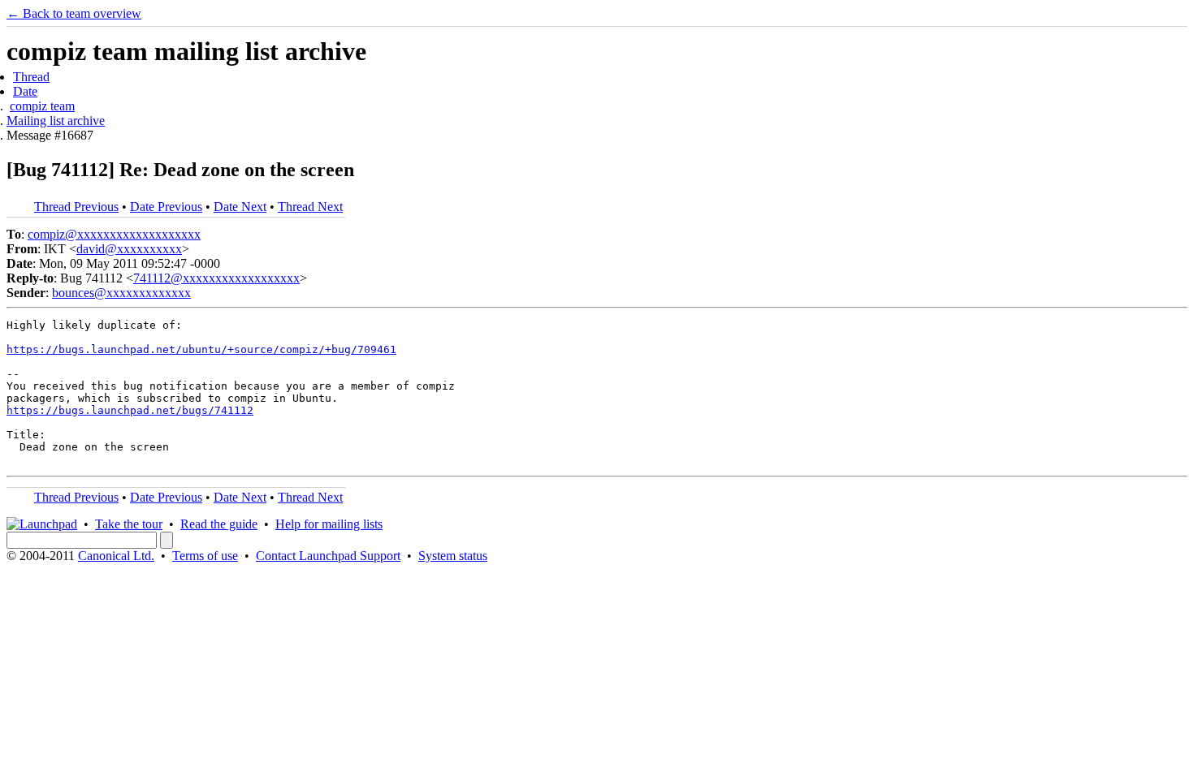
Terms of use (205, 556)
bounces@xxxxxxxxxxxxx (121, 293)
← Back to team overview (73, 13)
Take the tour (128, 524)
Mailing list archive (55, 120)
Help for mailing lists (329, 524)
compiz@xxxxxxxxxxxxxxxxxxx (114, 234)
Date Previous (166, 206)
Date (25, 91)
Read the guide (218, 524)
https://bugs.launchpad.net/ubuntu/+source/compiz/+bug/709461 (201, 349)
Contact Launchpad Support (328, 556)
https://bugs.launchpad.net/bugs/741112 (129, 410)
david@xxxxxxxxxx (129, 249)
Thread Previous (76, 206)
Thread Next (310, 206)
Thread (31, 77)
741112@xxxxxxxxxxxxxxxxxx (216, 278)
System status (452, 556)
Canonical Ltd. (116, 556)
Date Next (240, 206)
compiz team (42, 106)
